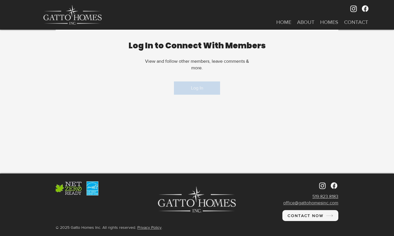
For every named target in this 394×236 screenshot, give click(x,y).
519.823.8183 (325, 196)
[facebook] (365, 8)
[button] (305, 22)
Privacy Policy (149, 227)
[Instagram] (353, 8)
